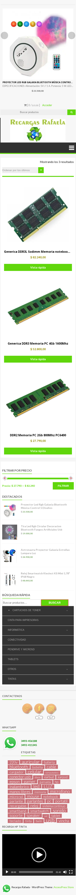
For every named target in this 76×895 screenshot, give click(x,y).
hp (56, 782)
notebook (50, 797)
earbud (49, 777)
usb (50, 820)
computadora (52, 772)
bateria (49, 762)
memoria (40, 792)
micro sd (16, 797)
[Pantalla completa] (71, 872)
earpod (63, 777)
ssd (45, 816)
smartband (18, 811)
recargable (18, 806)
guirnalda (45, 782)
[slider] (36, 872)
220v (14, 762)
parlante (16, 801)
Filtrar (63, 485)
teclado (15, 821)
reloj (34, 806)
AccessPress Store (64, 887)
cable (51, 767)
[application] (39, 855)
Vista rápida (38, 267)
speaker (33, 815)
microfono (60, 791)
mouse (33, 796)
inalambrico (19, 787)
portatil (61, 801)
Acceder (47, 105)
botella (37, 767)
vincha (64, 821)
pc (49, 801)
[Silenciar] (65, 872)
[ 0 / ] (33, 105)
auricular (31, 762)
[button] (39, 854)
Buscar (55, 602)
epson (15, 782)
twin (39, 821)
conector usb (20, 777)
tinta (28, 821)
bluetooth (19, 767)
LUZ (48, 786)
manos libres (20, 792)
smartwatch (39, 811)
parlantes (35, 801)
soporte (16, 815)
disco (37, 777)
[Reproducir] (7, 872)
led (36, 786)
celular (34, 772)
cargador (17, 772)
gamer (29, 781)
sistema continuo (53, 806)
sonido (59, 810)
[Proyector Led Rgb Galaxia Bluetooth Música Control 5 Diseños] (38, 44)
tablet (55, 816)
